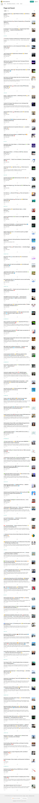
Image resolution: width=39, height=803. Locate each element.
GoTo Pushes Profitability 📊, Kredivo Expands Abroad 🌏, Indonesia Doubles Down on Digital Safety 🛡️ (16, 225)
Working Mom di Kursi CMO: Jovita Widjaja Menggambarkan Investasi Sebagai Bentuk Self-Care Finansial (16, 424)
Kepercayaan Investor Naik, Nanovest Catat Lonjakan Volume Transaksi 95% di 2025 (17, 338)
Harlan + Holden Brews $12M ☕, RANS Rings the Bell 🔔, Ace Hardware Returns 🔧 (16, 96)
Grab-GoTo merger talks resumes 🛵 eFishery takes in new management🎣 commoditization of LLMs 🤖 (16, 717)
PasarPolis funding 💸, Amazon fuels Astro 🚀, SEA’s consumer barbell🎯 (17, 451)
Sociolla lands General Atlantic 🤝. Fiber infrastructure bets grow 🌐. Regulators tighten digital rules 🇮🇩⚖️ (16, 312)
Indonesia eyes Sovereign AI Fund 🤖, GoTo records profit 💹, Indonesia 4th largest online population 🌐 (16, 493)
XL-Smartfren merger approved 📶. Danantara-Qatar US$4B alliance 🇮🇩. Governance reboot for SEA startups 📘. (16, 643)
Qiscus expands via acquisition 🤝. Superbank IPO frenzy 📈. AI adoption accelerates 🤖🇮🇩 (17, 322)
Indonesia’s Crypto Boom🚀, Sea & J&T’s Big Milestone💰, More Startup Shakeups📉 (17, 679)
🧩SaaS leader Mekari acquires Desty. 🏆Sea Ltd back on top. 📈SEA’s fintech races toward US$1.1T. (17, 474)
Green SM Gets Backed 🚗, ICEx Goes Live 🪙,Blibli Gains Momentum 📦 (16, 200)
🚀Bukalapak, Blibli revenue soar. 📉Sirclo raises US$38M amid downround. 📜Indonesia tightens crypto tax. (17, 508)
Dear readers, (6, 738)
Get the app (24, 798)
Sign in (36, 1)
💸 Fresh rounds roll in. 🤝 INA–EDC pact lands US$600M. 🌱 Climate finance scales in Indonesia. (16, 442)
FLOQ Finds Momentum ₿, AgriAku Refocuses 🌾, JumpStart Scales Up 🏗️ (16, 127)
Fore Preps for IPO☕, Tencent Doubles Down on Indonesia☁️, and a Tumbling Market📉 (17, 663)
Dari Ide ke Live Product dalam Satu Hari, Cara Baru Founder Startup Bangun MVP (16, 78)
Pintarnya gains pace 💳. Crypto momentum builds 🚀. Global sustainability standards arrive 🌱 (17, 305)
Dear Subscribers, (7, 673)
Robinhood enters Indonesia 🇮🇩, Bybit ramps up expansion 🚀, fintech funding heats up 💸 (17, 331)
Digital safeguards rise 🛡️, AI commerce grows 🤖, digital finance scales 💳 (16, 232)
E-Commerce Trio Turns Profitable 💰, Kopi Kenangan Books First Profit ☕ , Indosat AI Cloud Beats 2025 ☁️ (16, 29)
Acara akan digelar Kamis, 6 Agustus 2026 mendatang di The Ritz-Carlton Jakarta (16, 64)
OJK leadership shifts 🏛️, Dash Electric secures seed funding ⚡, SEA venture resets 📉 (17, 280)
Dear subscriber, (6, 16)
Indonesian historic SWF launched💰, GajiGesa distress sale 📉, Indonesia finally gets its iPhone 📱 (16, 687)
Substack (14, 800)
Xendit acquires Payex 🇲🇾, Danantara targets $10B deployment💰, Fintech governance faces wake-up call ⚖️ (17, 415)
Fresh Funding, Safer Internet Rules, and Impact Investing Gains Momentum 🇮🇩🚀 (16, 744)
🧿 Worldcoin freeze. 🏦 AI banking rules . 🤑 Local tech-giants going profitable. (17, 624)
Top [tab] (8, 10)
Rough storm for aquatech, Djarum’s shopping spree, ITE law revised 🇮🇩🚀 (16, 777)
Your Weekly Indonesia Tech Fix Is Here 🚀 (13, 785)
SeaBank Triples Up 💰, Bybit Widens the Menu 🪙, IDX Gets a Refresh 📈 (17, 14)
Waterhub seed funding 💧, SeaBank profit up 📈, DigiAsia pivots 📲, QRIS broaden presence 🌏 (16, 485)
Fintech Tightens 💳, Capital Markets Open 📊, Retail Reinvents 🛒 (15, 210)
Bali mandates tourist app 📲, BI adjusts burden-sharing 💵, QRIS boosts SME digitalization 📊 (16, 467)
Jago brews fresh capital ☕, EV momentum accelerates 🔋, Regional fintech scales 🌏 (16, 272)
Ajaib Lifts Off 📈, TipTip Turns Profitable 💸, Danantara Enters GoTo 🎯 (17, 160)
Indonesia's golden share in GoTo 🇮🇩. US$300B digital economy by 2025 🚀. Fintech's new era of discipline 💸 (15, 373)
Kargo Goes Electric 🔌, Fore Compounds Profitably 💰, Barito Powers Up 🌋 (17, 46)
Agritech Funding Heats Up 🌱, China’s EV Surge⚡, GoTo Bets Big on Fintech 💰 (17, 671)
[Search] (34, 11)
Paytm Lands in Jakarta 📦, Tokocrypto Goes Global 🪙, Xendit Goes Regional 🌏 (17, 70)
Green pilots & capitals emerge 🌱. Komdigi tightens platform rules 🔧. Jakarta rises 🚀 (17, 365)
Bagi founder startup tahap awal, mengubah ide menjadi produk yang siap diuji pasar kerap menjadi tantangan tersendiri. (17, 80)
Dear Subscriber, (6, 434)
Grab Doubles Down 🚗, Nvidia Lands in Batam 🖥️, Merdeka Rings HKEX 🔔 (16, 86)
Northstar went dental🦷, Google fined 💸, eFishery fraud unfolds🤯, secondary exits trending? (16, 736)
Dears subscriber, (7, 348)
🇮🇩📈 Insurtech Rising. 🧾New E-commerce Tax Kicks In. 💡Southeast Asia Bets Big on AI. (16, 526)
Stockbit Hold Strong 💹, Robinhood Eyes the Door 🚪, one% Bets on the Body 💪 (16, 178)
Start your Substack (16, 798)
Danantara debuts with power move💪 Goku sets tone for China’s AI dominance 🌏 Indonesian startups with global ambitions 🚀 (16, 707)
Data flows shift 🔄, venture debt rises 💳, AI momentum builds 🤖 (16, 257)
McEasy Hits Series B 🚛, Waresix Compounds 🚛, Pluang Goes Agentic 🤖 (17, 22)
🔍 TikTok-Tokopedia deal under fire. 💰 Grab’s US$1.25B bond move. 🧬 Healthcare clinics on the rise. (17, 570)
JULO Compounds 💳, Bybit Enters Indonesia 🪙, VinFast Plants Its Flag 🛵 (16, 54)
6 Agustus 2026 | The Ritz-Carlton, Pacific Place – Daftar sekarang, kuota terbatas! (16, 40)
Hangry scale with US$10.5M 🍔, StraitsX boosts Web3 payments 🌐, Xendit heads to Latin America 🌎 (15, 399)
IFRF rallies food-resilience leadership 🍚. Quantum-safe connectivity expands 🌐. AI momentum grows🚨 (16, 347)
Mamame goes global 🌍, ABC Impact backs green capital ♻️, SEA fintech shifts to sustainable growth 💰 (17, 407)
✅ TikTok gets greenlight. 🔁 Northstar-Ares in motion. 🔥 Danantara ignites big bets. (16, 562)
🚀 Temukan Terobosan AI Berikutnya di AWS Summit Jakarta (17, 38)
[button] (2, 4)
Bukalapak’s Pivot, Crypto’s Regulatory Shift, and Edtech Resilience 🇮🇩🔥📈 (16, 752)
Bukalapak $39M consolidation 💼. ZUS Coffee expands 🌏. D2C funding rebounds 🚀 (16, 635)
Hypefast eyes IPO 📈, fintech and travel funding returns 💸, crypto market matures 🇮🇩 (16, 290)
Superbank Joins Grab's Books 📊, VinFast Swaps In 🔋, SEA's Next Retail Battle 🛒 (17, 145)
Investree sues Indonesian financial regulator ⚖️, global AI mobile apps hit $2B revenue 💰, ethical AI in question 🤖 (16, 725)
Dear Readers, (6, 754)
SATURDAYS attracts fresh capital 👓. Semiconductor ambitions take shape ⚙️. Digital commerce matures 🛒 (15, 297)
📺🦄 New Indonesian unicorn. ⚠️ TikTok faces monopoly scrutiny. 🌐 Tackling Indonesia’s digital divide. (16, 587)
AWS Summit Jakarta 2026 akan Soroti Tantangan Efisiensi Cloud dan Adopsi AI (16, 62)
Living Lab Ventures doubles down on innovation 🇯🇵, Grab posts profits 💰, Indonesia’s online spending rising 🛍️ (16, 381)
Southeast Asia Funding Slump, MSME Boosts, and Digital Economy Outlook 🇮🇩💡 (16, 770)
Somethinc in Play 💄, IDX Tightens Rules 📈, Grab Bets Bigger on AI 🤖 (17, 247)
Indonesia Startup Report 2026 (9, 241)
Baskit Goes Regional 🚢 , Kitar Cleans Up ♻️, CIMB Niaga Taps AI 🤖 (17, 186)
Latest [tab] (5, 10)
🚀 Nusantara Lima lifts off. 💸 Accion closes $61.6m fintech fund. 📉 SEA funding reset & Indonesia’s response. (16, 458)
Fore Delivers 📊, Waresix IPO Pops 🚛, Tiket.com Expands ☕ (17, 192)
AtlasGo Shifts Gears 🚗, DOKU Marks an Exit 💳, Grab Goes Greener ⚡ (16, 112)
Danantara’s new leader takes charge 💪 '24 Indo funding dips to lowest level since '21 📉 (17, 698)
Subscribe (32, 1)
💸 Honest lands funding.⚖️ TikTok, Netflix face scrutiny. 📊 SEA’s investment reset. (16, 432)
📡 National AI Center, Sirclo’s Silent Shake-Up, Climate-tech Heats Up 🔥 (16, 535)
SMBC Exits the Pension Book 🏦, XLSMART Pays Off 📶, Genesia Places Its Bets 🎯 (15, 135)
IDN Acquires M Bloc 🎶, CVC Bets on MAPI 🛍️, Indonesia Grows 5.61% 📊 (16, 152)
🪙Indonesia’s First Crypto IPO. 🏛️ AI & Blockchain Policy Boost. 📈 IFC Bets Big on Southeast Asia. (17, 542)
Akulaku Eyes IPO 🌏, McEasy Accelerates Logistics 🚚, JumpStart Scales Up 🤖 (15, 120)
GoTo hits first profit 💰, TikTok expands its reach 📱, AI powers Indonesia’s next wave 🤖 (15, 389)
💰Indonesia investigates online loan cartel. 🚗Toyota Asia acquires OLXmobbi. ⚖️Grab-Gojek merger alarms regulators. (17, 615)
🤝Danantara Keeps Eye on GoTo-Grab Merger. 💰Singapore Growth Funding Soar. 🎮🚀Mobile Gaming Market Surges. (16, 579)
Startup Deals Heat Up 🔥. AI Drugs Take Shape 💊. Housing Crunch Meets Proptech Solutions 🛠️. (16, 598)
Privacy (24, 795)
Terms (27, 795)
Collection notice (31, 795)
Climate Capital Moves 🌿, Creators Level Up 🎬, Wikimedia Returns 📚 (16, 217)
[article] (19, 16)
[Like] (4, 18)
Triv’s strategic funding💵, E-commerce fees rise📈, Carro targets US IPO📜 (16, 500)
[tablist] (6, 11)
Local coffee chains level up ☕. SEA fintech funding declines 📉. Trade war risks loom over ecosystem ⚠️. (17, 652)
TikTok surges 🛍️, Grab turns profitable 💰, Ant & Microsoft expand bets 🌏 (16, 265)
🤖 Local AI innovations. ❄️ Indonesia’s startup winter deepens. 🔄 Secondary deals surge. (15, 519)
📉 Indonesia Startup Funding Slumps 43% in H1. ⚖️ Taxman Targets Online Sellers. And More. (16, 553)
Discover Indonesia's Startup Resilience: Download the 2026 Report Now (16, 240)
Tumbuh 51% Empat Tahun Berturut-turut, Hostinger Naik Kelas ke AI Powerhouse (16, 104)
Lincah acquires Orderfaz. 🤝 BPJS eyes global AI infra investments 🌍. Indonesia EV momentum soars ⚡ (15, 354)
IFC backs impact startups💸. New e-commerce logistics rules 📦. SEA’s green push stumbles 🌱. (17, 607)
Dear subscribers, (7, 249)
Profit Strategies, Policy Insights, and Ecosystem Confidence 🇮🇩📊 (17, 760)
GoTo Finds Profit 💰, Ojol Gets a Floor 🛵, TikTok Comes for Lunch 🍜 (16, 167)
